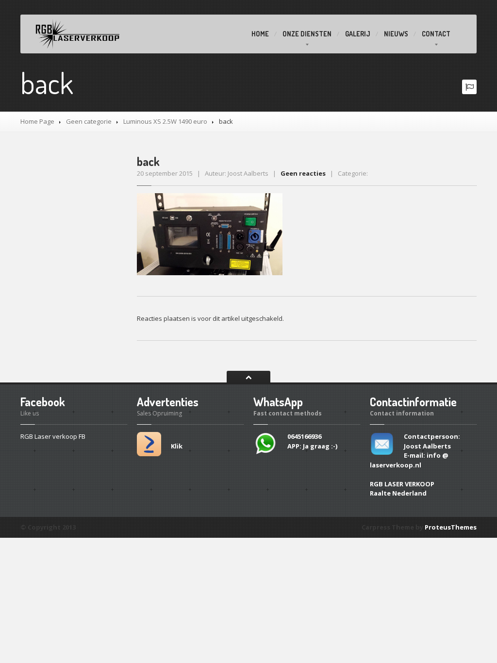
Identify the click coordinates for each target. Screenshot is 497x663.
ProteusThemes (451, 527)
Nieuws (396, 34)
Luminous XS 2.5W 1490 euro (165, 121)
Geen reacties (303, 173)
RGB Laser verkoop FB (52, 436)
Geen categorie (89, 121)
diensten (306, 34)
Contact (436, 34)
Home (260, 34)
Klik (176, 446)
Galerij (357, 34)
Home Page (37, 121)
